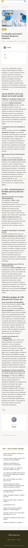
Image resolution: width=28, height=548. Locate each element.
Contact (19, 539)
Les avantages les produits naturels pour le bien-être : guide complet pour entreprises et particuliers (14, 474)
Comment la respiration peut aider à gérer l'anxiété (14, 518)
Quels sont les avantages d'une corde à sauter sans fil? (12, 479)
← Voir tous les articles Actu (9, 435)
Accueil (3, 6)
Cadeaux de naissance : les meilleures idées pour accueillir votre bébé (12, 468)
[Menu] (25, 1)
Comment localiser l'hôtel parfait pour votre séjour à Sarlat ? (12, 491)
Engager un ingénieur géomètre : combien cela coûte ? (13, 495)
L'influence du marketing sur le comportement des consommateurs (12, 463)
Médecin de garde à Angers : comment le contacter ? (13, 500)
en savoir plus (21, 178)
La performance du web (9, 504)
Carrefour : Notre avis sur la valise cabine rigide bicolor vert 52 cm (13, 513)
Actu (7, 6)
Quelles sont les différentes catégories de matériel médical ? (13, 454)
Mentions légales (11, 539)
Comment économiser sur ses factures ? (13, 522)
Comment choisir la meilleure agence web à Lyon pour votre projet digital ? (13, 459)
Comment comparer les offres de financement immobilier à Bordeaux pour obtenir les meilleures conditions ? (13, 485)
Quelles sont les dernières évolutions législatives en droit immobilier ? (12, 508)
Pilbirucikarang (14, 535)
